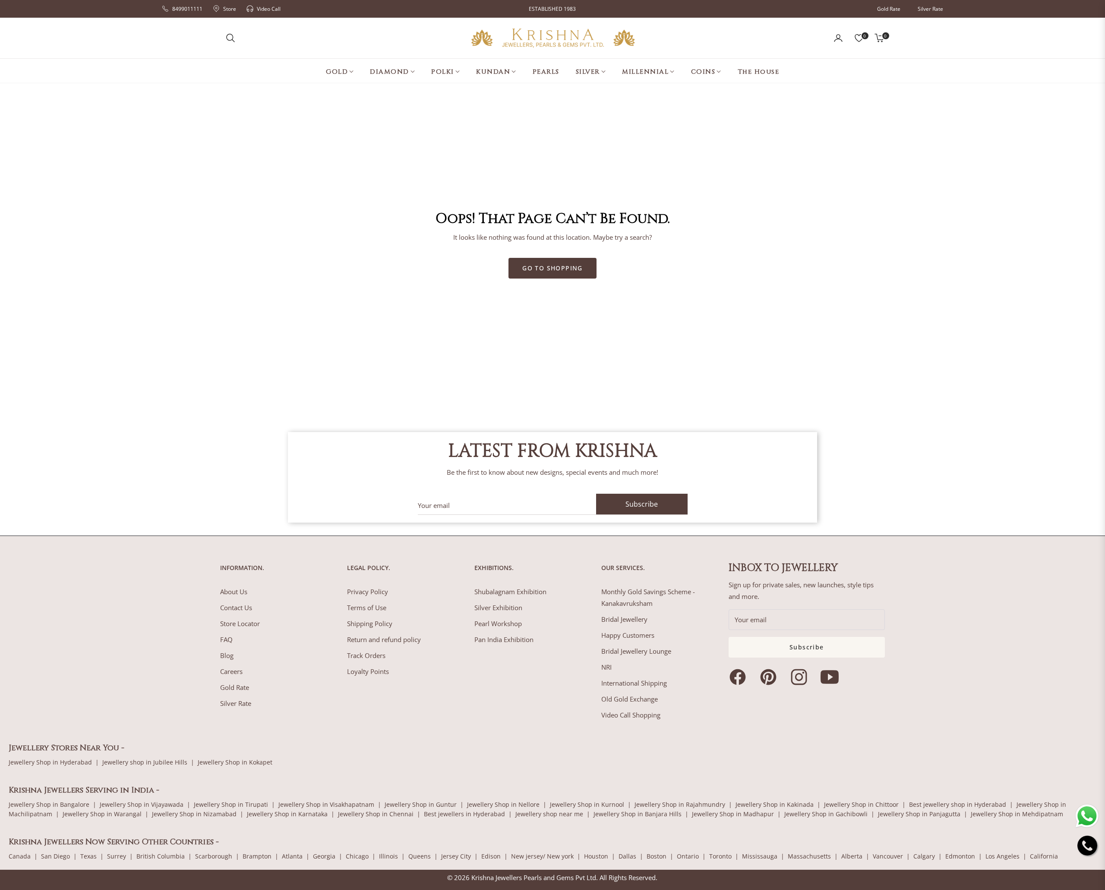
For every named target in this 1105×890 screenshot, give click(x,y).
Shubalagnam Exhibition (510, 591)
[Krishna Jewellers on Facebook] (740, 677)
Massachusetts (809, 856)
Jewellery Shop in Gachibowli (826, 814)
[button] (230, 38)
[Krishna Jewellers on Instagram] (801, 677)
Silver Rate (930, 9)
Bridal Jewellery (624, 619)
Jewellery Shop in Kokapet (235, 762)
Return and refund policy (384, 639)
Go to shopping (552, 268)
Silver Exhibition (498, 607)
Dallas (627, 856)
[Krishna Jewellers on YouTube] (832, 677)
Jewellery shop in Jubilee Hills (144, 762)
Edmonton (960, 856)
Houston (596, 856)
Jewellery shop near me (549, 814)
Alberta (851, 856)
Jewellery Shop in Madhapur (733, 814)
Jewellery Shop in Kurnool (587, 804)
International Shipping (634, 683)
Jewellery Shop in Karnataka (287, 814)
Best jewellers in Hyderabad (464, 814)
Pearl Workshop (498, 623)
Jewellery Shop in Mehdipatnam (1017, 814)
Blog (227, 655)
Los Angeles (1002, 856)
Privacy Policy (367, 591)
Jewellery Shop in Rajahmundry (680, 804)
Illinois (388, 856)
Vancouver (888, 856)
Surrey (116, 856)
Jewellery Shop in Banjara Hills (638, 814)
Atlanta (292, 856)
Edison (491, 856)
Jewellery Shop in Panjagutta (919, 814)
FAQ (226, 639)
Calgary (924, 856)
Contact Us (236, 607)
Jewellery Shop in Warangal (102, 814)
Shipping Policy (369, 623)
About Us (233, 591)
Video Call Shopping (630, 715)
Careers (231, 671)
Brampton (257, 856)
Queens (419, 856)
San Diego (55, 856)
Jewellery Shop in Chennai (376, 814)
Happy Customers (627, 635)
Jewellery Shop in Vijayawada (141, 804)
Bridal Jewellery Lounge (636, 651)
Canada (20, 856)
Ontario (688, 856)
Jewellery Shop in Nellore (503, 804)
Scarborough (213, 856)
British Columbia (160, 856)
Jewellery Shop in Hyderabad (50, 762)
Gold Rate (888, 9)
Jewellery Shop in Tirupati (231, 804)
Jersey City (456, 856)
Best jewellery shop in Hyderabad (957, 804)
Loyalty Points (368, 671)
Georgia (324, 856)
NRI (606, 667)
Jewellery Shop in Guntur (421, 804)
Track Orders (366, 655)
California (1044, 856)
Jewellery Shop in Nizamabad (194, 814)
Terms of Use (366, 607)
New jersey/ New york (542, 856)
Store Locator (240, 623)
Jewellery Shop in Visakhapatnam (326, 804)
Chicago (357, 856)
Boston (656, 856)
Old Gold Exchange (629, 699)
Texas (88, 856)
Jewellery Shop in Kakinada (775, 804)
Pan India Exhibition (504, 639)
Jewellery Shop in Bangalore (49, 804)
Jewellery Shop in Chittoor (861, 804)
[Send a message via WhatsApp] (1087, 816)
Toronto (720, 856)
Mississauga (759, 856)
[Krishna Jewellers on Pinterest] (770, 677)
